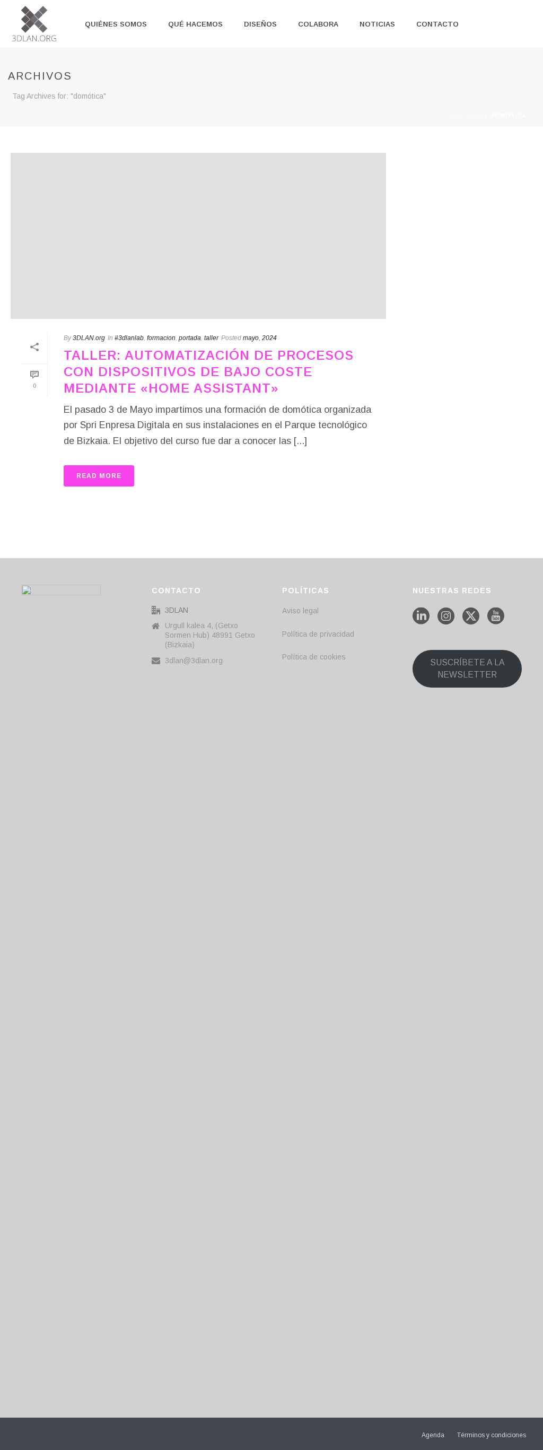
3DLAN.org (89, 338)
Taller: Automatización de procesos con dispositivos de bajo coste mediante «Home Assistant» (209, 371)
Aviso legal (300, 610)
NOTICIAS (377, 24)
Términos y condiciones (491, 1435)
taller (211, 338)
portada (190, 338)
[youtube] (495, 616)
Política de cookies (314, 657)
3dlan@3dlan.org (194, 660)
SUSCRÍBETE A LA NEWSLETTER (467, 668)
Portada (466, 116)
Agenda (433, 1435)
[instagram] (445, 616)
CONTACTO (437, 24)
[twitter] (470, 616)
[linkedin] (421, 616)
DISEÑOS (260, 24)
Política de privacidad (318, 634)
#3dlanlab (129, 338)
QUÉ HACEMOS (195, 24)
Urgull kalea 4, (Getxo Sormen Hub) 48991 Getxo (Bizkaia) (210, 635)
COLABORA (318, 24)
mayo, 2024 (260, 338)
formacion (161, 338)
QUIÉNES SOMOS (116, 24)
